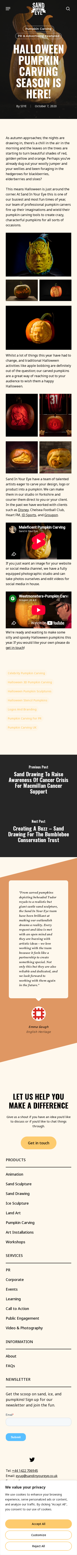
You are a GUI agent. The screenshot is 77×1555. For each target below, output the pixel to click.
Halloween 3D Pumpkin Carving (30, 682)
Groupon (51, 515)
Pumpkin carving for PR (24, 718)
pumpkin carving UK (22, 727)
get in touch (15, 647)
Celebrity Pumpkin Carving (26, 673)
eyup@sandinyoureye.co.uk (36, 1476)
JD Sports (29, 515)
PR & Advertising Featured (38, 36)
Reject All (38, 1546)
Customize (38, 1535)
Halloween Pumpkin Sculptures (29, 691)
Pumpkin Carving (38, 29)
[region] (38, 1517)
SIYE (23, 106)
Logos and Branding (22, 709)
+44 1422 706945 (25, 1470)
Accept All (38, 1524)
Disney (23, 510)
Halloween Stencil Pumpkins (27, 700)
